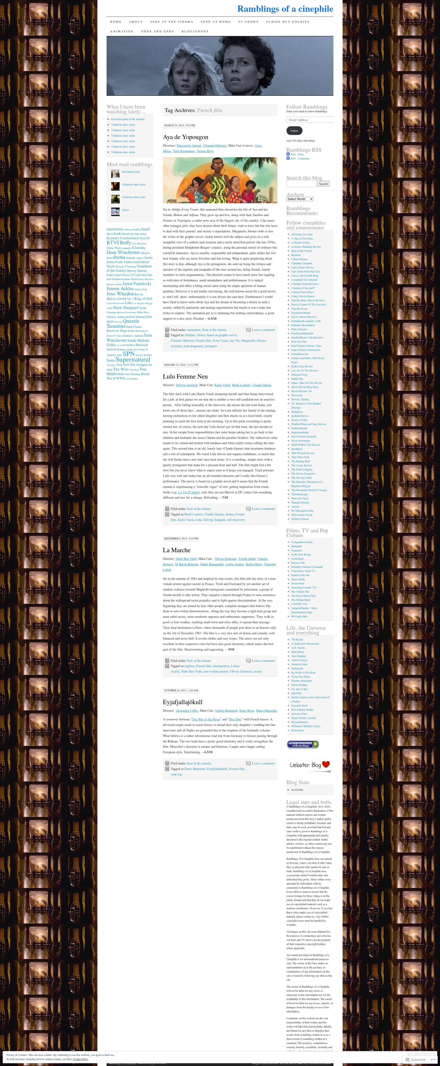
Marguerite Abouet (189, 145)
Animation (122, 31)
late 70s (234, 340)
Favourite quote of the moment (128, 119)
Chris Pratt (114, 248)
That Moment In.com (302, 453)
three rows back (299, 498)
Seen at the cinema (172, 21)
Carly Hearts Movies (302, 267)
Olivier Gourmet (225, 558)
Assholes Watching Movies (306, 246)
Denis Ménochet (266, 710)
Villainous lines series (123, 124)
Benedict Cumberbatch (123, 238)
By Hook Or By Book (303, 672)
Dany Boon (246, 710)
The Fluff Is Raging (302, 469)
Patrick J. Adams (116, 317)
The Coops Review (301, 465)
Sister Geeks (298, 579)
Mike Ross (143, 312)
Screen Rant (297, 583)
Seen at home (216, 21)
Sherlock (141, 344)
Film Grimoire (299, 329)
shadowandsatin (300, 432)
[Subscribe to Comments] (288, 158)
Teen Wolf (123, 365)
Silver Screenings (300, 440)
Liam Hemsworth (115, 303)
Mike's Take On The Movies (306, 383)
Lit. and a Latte (299, 689)
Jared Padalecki (137, 283)
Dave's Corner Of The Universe (308, 304)
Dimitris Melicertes (301, 680)
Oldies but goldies (288, 21)
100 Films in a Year (302, 234)
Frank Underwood (127, 262)
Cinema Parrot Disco (302, 292)
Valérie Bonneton (226, 710)
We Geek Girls (299, 616)
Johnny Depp (140, 289)
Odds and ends (158, 31)
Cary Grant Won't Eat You (305, 271)
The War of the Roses (206, 719)
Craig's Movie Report (303, 296)
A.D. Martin (298, 647)
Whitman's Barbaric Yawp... (306, 726)
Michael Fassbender (126, 312)
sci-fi (118, 345)
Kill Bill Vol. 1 (126, 298)
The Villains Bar (300, 591)
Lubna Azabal (235, 564)
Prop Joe (118, 321)
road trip (176, 774)
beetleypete (297, 668)
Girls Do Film (299, 341)
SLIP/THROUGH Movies (305, 444)
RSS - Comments (300, 158)
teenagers (211, 346)
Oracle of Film (299, 420)
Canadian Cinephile (301, 263)
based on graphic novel (221, 335)
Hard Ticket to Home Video (306, 345)
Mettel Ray (297, 378)
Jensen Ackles (120, 288)
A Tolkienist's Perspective (305, 643)
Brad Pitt (145, 238)
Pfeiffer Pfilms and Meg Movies (308, 424)
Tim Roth (134, 369)
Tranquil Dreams (300, 502)
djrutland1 (296, 546)
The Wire (121, 369)
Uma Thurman (132, 374)
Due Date (235, 719)
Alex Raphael (298, 656)
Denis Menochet (194, 769)
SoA (136, 349)
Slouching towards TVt (304, 587)
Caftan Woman (299, 259)
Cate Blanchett (139, 243)
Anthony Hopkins (132, 229)
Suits (111, 360)
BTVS (113, 242)
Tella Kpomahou (184, 151)
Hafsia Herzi (254, 564)
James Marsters (145, 279)
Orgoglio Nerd (299, 705)
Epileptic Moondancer (303, 325)
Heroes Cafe (298, 562)
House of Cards (131, 275)
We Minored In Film (302, 510)
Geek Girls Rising (301, 554)
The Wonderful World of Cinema (309, 490)
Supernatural (133, 358)
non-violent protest (216, 671)
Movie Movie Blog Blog (304, 387)
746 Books (297, 639)
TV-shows (248, 21)
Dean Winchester (123, 252)
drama (230, 514)
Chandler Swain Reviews (305, 284)
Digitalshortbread (300, 312)
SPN (129, 353)
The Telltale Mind (300, 600)
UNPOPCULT (299, 604)
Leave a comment (263, 329)
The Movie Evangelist (303, 473)
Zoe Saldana (132, 378)
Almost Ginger (299, 660)
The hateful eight (131, 171)
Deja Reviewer (299, 308)
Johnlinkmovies (299, 354)
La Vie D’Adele (188, 492)
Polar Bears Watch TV (303, 571)
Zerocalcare (297, 730)
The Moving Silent (301, 477)
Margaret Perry (299, 374)
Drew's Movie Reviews (304, 317)
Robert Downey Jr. (138, 330)
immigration (221, 666)
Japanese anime (114, 284)
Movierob (296, 395)
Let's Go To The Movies (304, 370)
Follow (294, 130)
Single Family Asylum (303, 718)
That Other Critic (300, 457)
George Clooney (126, 266)
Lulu (198, 519)
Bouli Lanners (241, 385)
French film (203, 340)
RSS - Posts (297, 154)
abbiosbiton (297, 652)
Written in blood (300, 519)
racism (257, 671)
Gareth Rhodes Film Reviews (307, 337)
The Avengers (139, 364)
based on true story (134, 233)
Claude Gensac (262, 385)
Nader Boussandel (211, 564)
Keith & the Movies (302, 366)
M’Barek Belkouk (186, 564)
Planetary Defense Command (307, 567)
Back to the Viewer (301, 251)
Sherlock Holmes (116, 349)
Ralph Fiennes (134, 326)
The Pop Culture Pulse (303, 595)
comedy (126, 248)
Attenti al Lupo (299, 664)
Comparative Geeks (302, 542)
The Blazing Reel (300, 461)
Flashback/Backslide (302, 333)
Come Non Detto (300, 676)
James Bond (130, 279)
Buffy (125, 242)
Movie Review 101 (301, 391)
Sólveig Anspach (187, 385)
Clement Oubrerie (182, 340)
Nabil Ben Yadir (186, 558)
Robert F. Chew (114, 335)
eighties (189, 666)
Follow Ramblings (306, 106)
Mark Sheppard (125, 307)
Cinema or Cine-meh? (303, 288)
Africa (201, 335)
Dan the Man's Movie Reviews (308, 300)
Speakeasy (297, 449)
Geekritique (297, 558)
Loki (128, 302)
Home (116, 21)
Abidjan (189, 335)
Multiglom (297, 411)
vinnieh (295, 506)
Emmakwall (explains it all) (306, 321)
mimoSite (296, 693)
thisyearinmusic (299, 722)
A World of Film (300, 242)
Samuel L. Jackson (133, 335)
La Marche (176, 549)
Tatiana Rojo (205, 151)
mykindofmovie (299, 416)
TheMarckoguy (299, 494)
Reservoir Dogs (117, 330)
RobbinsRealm (299, 428)
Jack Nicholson (115, 279)
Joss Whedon (120, 293)
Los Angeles (138, 303)
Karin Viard (222, 385)
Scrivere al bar (299, 713)
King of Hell (143, 298)
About (136, 21)
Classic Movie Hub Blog (304, 275)
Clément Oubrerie (214, 145)
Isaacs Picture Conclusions (305, 350)
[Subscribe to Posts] (288, 154)
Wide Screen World (301, 515)
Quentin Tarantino (123, 323)
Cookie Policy (80, 1059)
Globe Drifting (299, 685)
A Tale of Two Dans (302, 238)
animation (115, 228)
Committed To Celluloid (304, 279)
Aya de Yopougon (185, 136)
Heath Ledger (114, 275)
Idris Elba (147, 275)
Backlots (296, 255)
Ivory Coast (220, 340)
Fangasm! (296, 550)
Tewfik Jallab (247, 558)
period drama (135, 316)
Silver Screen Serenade (303, 436)
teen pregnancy (193, 346)
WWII (120, 378)
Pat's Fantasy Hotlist (302, 709)
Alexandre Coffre (187, 710)
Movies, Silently (300, 399)
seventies (176, 346)
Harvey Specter (137, 270)
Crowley (139, 247)
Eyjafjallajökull (183, 701)
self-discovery (236, 519)
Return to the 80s (300, 575)
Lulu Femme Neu (185, 376)
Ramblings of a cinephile (285, 8)
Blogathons (195, 31)
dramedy (130, 257)
